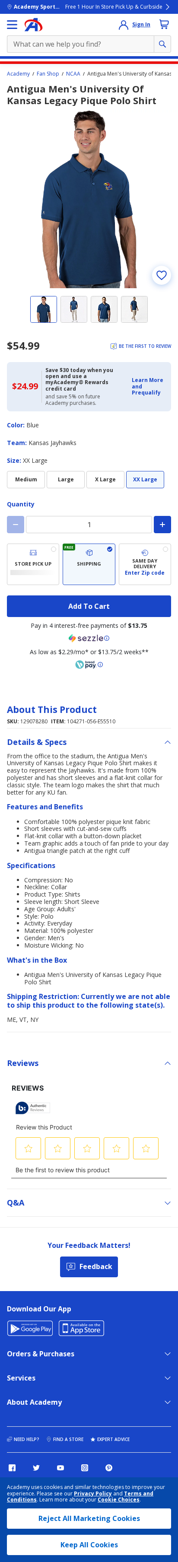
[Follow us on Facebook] (12, 1468)
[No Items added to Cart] (164, 24)
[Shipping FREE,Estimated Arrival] (88, 564)
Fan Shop (48, 74)
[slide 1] (43, 309)
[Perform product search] (162, 44)
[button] (149, 386)
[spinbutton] (89, 524)
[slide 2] (73, 309)
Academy (18, 74)
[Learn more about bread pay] (89, 664)
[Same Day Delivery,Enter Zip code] (145, 564)
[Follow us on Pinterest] (109, 1468)
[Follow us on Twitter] (36, 1468)
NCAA (73, 74)
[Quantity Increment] (162, 524)
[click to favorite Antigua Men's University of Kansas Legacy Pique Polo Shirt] (161, 275)
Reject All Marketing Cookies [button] (89, 1518)
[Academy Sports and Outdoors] (33, 25)
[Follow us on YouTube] (60, 1468)
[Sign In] (123, 25)
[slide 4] (134, 309)
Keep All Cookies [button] (89, 1544)
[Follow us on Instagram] (84, 1468)
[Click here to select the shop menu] (12, 25)
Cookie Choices (119, 1500)
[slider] (89, 199)
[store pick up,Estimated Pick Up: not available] (33, 564)
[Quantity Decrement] (15, 524)
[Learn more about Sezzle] (89, 638)
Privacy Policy (93, 1493)
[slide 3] (104, 309)
